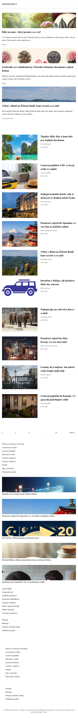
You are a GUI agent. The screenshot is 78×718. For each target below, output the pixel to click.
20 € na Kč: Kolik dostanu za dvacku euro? (20, 538)
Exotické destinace (46, 144)
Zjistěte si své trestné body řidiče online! (19, 494)
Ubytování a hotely (46, 201)
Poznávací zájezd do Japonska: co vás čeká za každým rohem (28, 516)
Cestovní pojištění (46, 173)
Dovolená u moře (45, 288)
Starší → (72, 433)
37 (56, 433)
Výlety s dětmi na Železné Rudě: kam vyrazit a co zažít (30, 105)
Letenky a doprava (46, 374)
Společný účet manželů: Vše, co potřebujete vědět (23, 582)
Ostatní (4, 44)
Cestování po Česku (7, 118)
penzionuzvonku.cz (9, 4)
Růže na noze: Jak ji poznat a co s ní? (21, 32)
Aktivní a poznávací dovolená (49, 230)
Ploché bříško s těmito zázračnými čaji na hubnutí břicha (26, 560)
